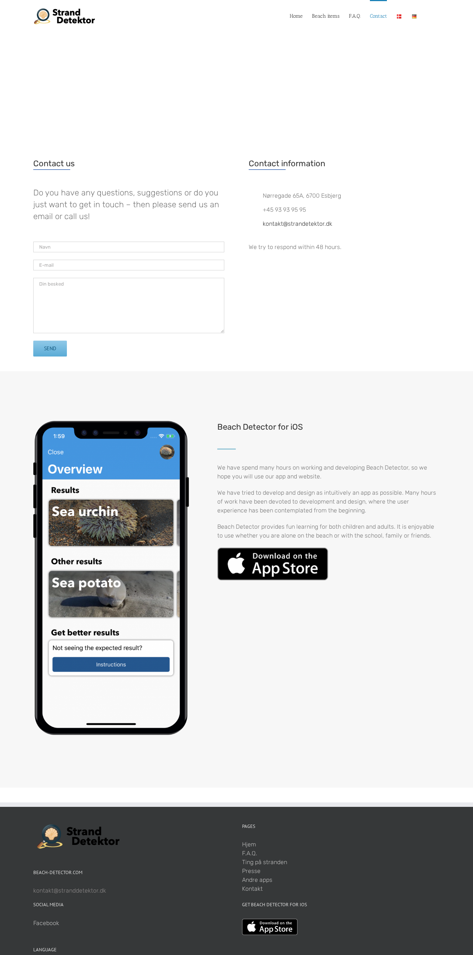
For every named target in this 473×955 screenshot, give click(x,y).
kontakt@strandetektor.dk (297, 223)
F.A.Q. (249, 853)
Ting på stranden (264, 862)
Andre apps (257, 879)
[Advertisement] (236, 86)
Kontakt (252, 888)
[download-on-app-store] (272, 550)
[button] (428, 15)
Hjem (249, 844)
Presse (251, 870)
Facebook (46, 923)
